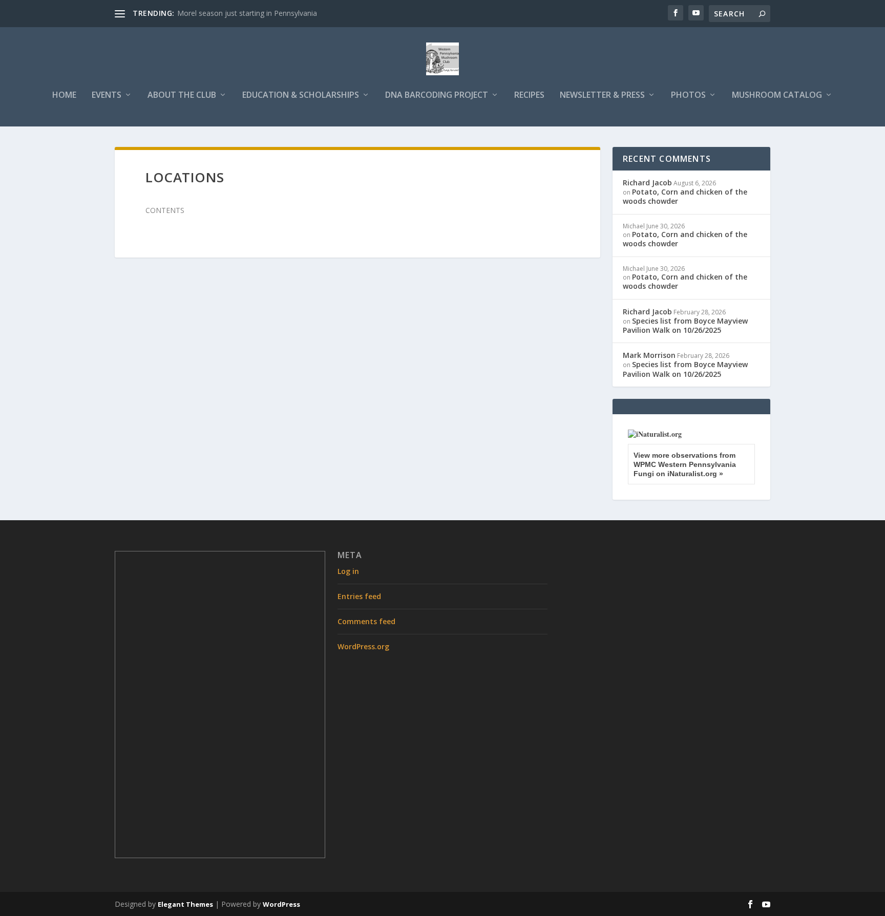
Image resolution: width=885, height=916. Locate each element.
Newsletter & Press (602, 95)
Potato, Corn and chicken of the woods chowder (685, 196)
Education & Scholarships (300, 95)
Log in (348, 571)
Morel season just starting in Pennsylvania (247, 13)
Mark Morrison (649, 355)
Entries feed (359, 596)
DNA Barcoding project (436, 95)
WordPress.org (363, 646)
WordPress (281, 904)
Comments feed (366, 621)
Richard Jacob (647, 182)
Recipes (529, 95)
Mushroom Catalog (777, 95)
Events (106, 95)
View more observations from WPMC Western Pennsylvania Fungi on (685, 464)
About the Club (182, 95)
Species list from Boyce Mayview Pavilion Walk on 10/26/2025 (685, 325)
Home (64, 95)
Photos (688, 95)
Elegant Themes (185, 904)
